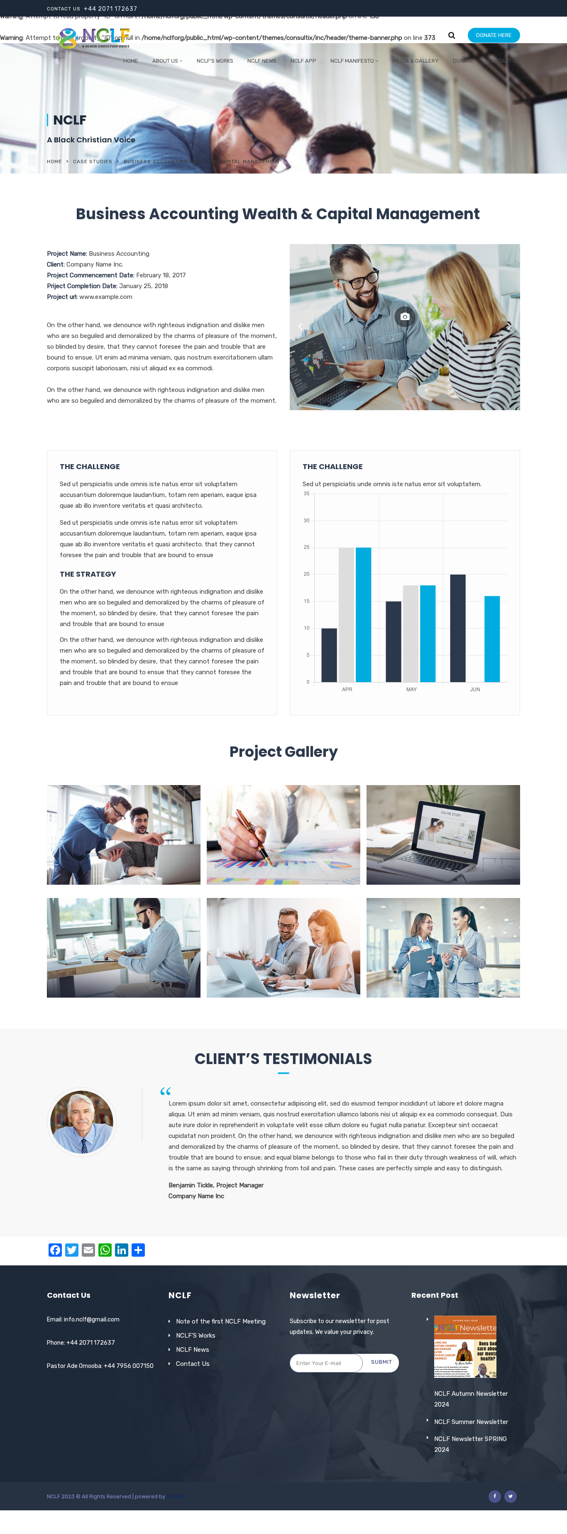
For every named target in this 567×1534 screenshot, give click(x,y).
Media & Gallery (416, 61)
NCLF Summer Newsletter (471, 1422)
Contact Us (504, 61)
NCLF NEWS (261, 61)
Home (130, 61)
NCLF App (303, 61)
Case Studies (92, 161)
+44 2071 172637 (110, 8)
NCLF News (192, 1349)
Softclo (175, 1496)
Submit (381, 1362)
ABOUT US (165, 61)
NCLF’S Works (195, 1335)
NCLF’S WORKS (215, 61)
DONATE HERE (494, 35)
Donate (463, 61)
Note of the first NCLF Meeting (221, 1321)
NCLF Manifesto (352, 61)
